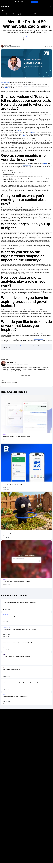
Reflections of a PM (38, 339)
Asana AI (40, 218)
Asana (26, 86)
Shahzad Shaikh (5, 82)
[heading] (22, 2)
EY (8, 127)
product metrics (19, 191)
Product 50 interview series (33, 90)
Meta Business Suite (16, 137)
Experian (33, 132)
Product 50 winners (20, 345)
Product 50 (7, 87)
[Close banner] (51, 2)
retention (45, 163)
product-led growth (27, 165)
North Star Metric (32, 309)
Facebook (24, 135)
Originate (20, 130)
